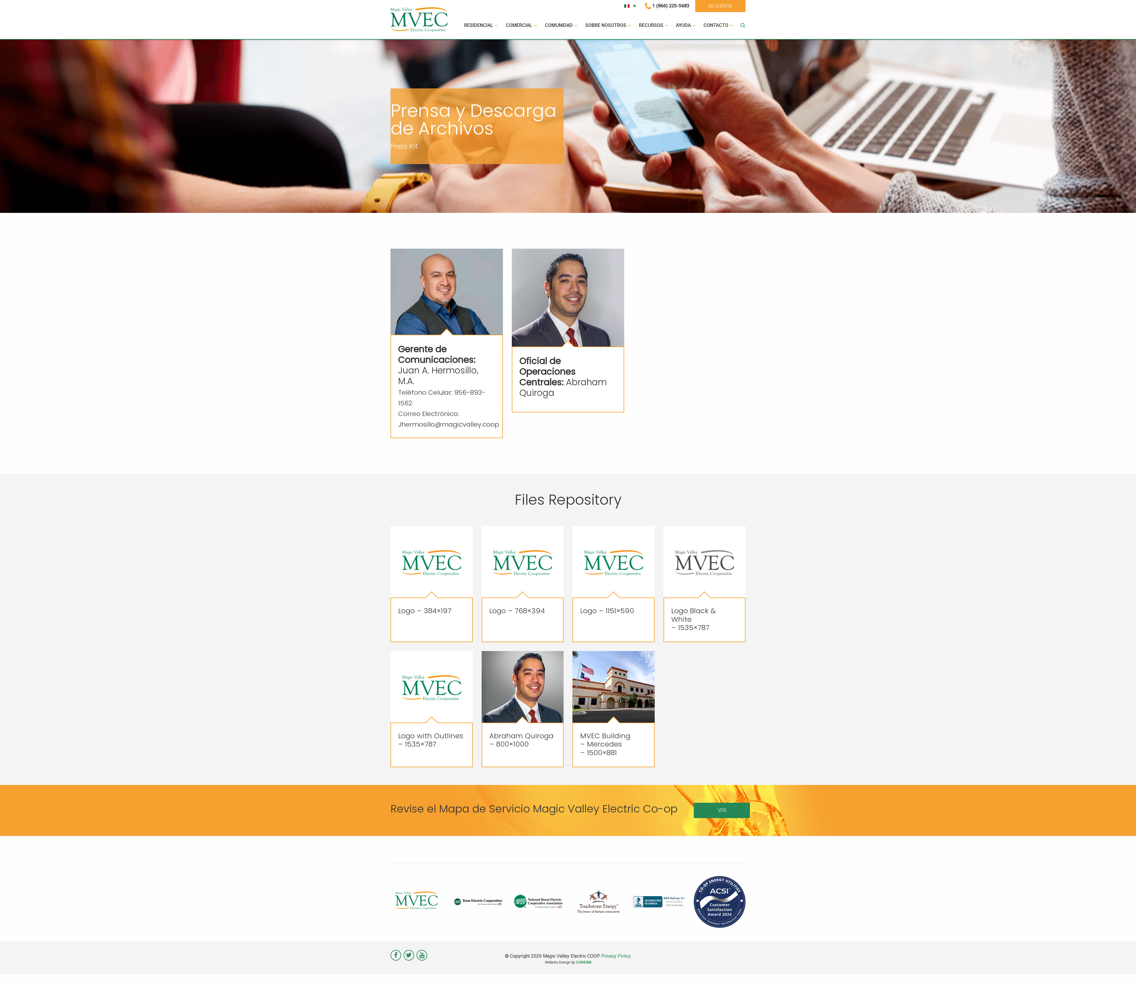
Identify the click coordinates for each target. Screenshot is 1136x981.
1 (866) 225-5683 (670, 6)
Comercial (519, 25)
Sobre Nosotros (605, 25)
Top (1122, 967)
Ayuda (683, 25)
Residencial (478, 25)
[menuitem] (481, 25)
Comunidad (559, 25)
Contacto (715, 25)
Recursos (651, 25)
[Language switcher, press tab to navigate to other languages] (630, 6)
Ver (722, 810)
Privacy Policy (615, 956)
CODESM (583, 962)
